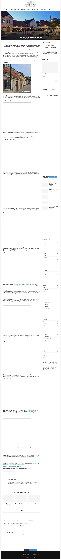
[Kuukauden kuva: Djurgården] (34, 498)
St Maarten (51, 304)
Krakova (55, 364)
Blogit (51, 361)
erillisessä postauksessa (33, 250)
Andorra (51, 246)
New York (50, 367)
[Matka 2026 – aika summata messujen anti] (45, 191)
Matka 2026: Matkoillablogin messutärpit (53, 195)
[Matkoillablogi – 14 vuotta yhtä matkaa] (50, 67)
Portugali (51, 270)
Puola (51, 272)
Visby (49, 372)
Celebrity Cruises (55, 361)
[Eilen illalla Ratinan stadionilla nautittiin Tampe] (54, 109)
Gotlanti (56, 362)
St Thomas (51, 306)
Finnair (53, 362)
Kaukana (37, 9)
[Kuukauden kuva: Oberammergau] (21, 498)
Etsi (42, 79)
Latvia (51, 340)
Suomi (51, 351)
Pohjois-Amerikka (51, 310)
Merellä (28, 9)
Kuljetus (50, 285)
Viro (51, 355)
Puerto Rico (51, 302)
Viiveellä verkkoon (51, 327)
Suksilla (33, 9)
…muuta (50, 9)
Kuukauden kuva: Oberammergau (21, 503)
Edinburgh (44, 362)
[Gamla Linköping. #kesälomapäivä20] (54, 119)
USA (51, 315)
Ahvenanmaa (44, 361)
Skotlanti (51, 369)
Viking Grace (52, 370)
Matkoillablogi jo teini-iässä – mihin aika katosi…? (53, 207)
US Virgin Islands (51, 308)
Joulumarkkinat (49, 364)
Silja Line (44, 369)
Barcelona (48, 361)
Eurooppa (23, 9)
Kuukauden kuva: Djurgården (34, 503)
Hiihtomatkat (50, 283)
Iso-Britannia (51, 257)
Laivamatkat (51, 293)
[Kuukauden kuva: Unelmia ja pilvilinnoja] (8, 498)
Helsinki (43, 363)
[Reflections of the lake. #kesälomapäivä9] (18, 537)
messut (44, 367)
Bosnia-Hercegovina (51, 251)
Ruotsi (51, 347)
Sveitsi (51, 278)
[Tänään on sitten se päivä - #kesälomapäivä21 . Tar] (46, 145)
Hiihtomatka (47, 363)
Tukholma (51, 349)
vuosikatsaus (52, 372)
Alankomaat (51, 244)
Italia (51, 259)
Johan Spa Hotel (29, 410)
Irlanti (51, 255)
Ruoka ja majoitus (50, 332)
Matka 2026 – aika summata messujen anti (53, 190)
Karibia (51, 300)
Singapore (51, 319)
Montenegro (51, 268)
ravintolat (44, 368)
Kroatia (51, 266)
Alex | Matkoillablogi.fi (28, 38)
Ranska (51, 274)
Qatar (51, 317)
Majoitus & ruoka (44, 9)
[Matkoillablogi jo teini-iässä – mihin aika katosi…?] (45, 208)
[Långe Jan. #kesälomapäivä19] (46, 174)
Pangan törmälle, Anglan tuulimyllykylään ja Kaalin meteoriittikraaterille (13, 464)
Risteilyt (51, 295)
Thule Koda (27, 284)
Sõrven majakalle (35, 463)
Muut (50, 321)
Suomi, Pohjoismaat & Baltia (14, 9)
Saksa (51, 276)
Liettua (51, 342)
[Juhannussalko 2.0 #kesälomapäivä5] (42, 537)
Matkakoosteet (50, 289)
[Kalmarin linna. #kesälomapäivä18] (54, 174)
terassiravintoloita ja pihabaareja (16, 447)
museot (47, 367)
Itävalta (51, 261)
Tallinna (56, 369)
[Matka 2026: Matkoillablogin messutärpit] (45, 197)
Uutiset (51, 325)
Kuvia (50, 287)
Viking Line (56, 370)
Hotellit (50, 363)
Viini (50, 357)
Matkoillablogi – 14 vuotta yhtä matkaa (48, 74)
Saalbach (53, 368)
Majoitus (51, 334)
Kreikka (51, 263)
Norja (51, 344)
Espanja (51, 253)
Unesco (47, 370)
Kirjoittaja (6, 9)
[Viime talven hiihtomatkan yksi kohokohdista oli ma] (46, 104)
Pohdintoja (51, 323)
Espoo (51, 362)
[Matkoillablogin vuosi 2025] (45, 202)
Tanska (51, 353)
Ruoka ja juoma (51, 336)
